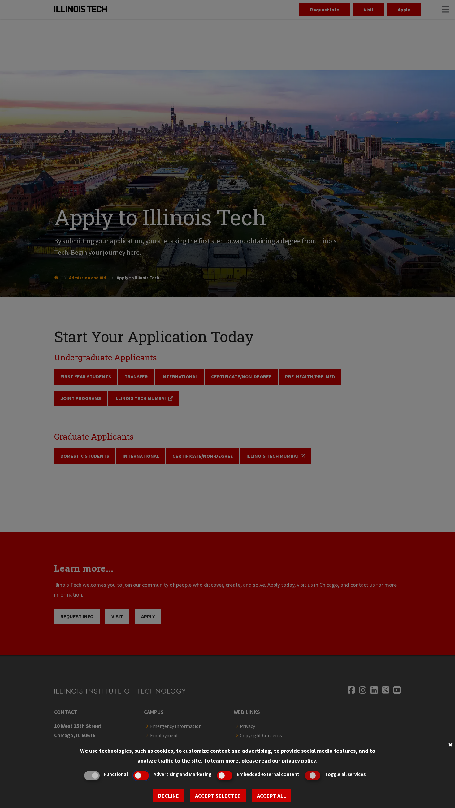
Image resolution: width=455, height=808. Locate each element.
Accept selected (218, 795)
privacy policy (299, 760)
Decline (168, 795)
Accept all (271, 795)
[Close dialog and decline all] (450, 744)
